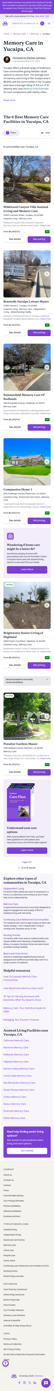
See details (15, 239)
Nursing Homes (11, 935)
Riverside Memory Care (16, 1111)
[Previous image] (7, 179)
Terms (6, 1360)
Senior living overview (13, 1276)
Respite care (9, 1256)
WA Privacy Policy (11, 1349)
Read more (9, 100)
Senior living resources (13, 1295)
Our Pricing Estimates (13, 1201)
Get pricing (39, 239)
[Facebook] (19, 1382)
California (34, 34)
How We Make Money (13, 1196)
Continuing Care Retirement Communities (26, 920)
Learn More (27, 569)
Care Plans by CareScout (15, 1290)
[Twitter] (29, 1382)
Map (48, 133)
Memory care (9, 1245)
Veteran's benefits (11, 1321)
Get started (27, 1151)
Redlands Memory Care (16, 1055)
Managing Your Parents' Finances (21, 1020)
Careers (7, 1185)
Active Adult (9, 1261)
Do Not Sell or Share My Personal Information (24, 1355)
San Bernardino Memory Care (19, 1083)
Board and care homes (14, 1240)
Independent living (12, 1235)
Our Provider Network (13, 1310)
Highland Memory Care (16, 1062)
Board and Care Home (15, 954)
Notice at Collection (12, 1344)
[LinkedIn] (34, 1382)
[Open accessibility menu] (5, 1363)
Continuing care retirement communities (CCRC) (26, 1266)
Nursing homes (10, 1271)
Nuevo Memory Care (14, 1104)
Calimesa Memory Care (16, 1041)
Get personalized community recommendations (19, 681)
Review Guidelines (12, 1206)
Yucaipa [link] (46, 34)
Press (6, 1191)
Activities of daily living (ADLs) (17, 1326)
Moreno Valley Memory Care (18, 1069)
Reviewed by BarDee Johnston (29, 58)
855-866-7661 (42, 16)
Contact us (8, 1180)
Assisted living (10, 1230)
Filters (11, 133)
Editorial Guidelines (12, 1211)
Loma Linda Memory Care (17, 1076)
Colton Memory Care (14, 1097)
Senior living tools (11, 1300)
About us (7, 1175)
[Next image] (47, 179)
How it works (9, 1305)
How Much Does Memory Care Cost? (23, 988)
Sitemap (39, 1376)
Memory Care (19, 34)
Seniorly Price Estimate (36, 89)
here (30, 11)
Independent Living (13, 889)
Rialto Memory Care (14, 1118)
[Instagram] (24, 1382)
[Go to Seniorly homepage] (14, 1376)
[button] (42, 23)
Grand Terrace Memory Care (18, 1090)
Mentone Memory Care (15, 1048)
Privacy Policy (10, 1339)
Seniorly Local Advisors (14, 1315)
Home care (8, 1250)
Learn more (27, 850)
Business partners (11, 1216)
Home (6, 34)
